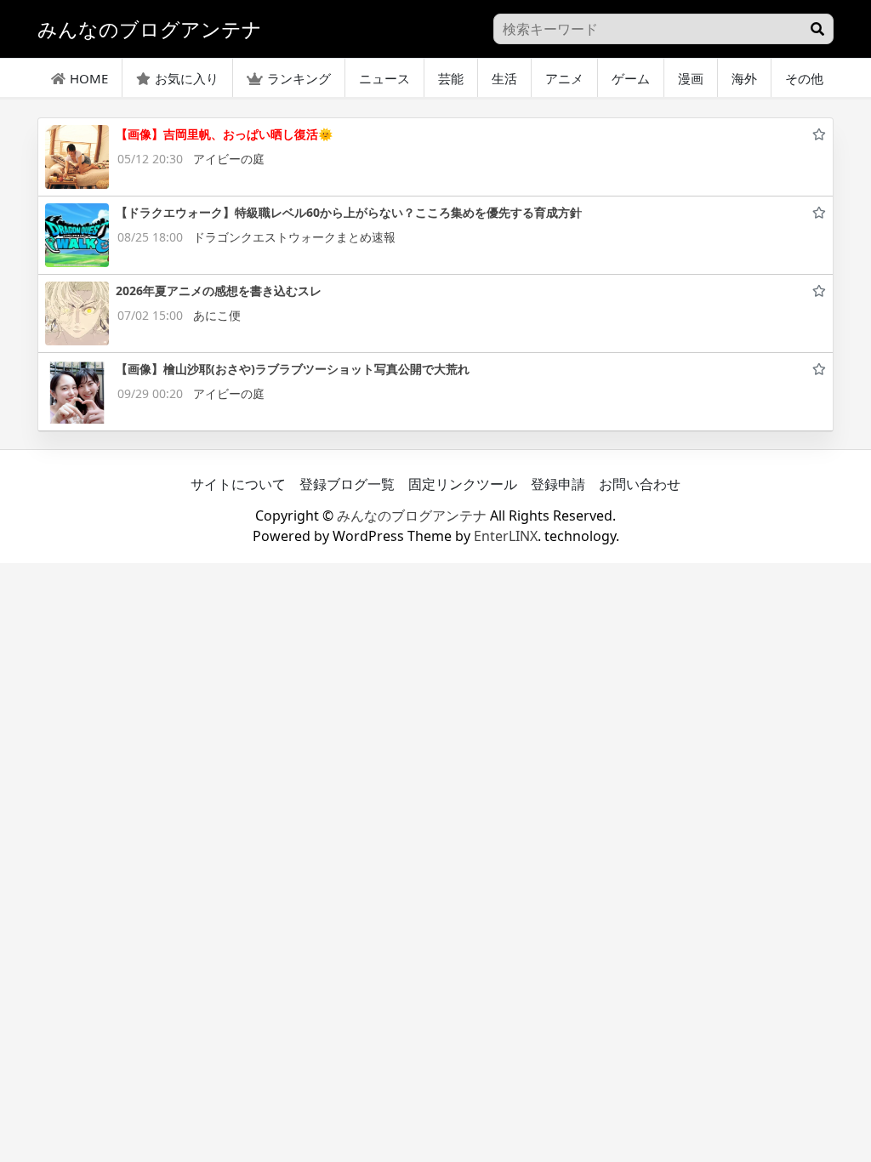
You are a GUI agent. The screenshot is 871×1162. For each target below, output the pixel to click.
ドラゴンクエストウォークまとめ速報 (294, 237)
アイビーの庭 (229, 159)
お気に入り (187, 78)
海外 (744, 78)
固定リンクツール (462, 484)
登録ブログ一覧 (347, 484)
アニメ (564, 78)
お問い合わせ (639, 484)
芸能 (451, 78)
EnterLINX (506, 536)
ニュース (384, 78)
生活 (504, 78)
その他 (804, 78)
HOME (89, 78)
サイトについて (238, 484)
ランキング (299, 78)
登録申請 (558, 484)
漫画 (690, 78)
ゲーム (631, 78)
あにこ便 (217, 315)
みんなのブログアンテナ (412, 515)
